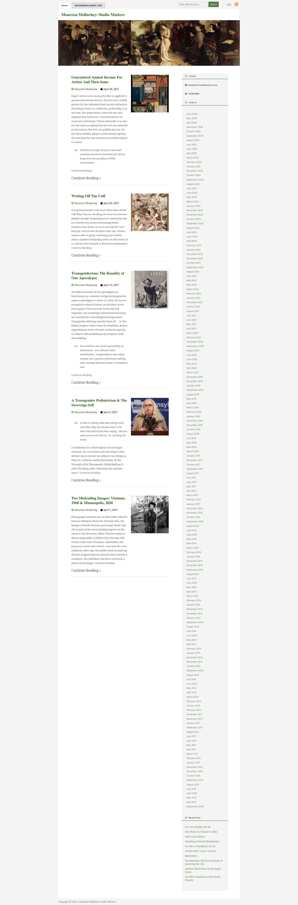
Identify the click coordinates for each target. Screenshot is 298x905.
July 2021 (191, 315)
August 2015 (193, 574)
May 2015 (191, 587)
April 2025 (192, 153)
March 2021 (192, 333)
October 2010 (193, 775)
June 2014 (192, 635)
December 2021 (195, 302)
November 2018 (195, 425)
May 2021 (191, 324)
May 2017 (191, 486)
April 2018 (191, 447)
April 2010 (191, 802)
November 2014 (195, 613)
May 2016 (191, 539)
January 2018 (193, 455)
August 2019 (193, 394)
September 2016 (195, 521)
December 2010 (195, 767)
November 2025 (195, 127)
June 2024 (192, 192)
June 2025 (192, 149)
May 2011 (191, 745)
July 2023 (191, 232)
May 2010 (191, 797)
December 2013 (195, 657)
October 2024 (194, 175)
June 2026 (192, 114)
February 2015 (194, 600)
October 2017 (193, 464)
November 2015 (195, 565)
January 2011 (193, 762)
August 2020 (193, 350)
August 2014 (193, 626)
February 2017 (194, 499)
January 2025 (193, 166)
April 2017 (191, 491)
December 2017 (195, 460)
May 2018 (191, 442)
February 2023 (194, 245)
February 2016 (194, 552)
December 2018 (195, 420)
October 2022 (194, 263)
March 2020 (193, 372)
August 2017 (193, 473)
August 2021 (193, 311)
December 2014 (195, 609)
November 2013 (195, 662)
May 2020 (192, 363)
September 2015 (195, 570)
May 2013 (191, 688)
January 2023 (194, 250)
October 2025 (194, 131)
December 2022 (195, 254)
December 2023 (195, 210)
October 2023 (194, 219)
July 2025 (191, 144)
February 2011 (194, 758)
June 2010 (192, 793)
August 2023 (193, 228)
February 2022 (194, 293)
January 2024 (194, 206)
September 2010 (195, 780)
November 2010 (195, 771)
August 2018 (193, 434)
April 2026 (192, 122)
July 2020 (191, 355)
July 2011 (191, 736)
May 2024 (192, 197)
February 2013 (194, 701)
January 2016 (193, 556)
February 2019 (194, 412)
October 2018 (193, 429)
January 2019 (193, 416)
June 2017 (192, 482)
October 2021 (193, 306)
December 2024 (195, 171)
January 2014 (193, 653)
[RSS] (236, 4)
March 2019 (193, 407)
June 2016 (192, 534)
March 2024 (193, 201)
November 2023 (195, 214)
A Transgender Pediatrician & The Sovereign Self (99, 402)
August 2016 (193, 526)
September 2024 (195, 179)
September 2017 (195, 469)
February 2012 (194, 710)
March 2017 (192, 495)
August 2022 (193, 271)
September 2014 (195, 622)
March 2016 (193, 548)
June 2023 (192, 236)
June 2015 (192, 583)
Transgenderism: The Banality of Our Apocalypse (97, 275)
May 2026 (192, 118)
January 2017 (193, 504)
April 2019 (191, 403)
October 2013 (193, 666)
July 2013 (191, 679)
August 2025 (193, 140)
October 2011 (193, 723)
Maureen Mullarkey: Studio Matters (93, 14)
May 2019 (191, 399)
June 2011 (191, 740)
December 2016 (195, 508)
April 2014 (191, 644)
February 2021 (194, 337)
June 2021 (192, 320)
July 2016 (191, 530)
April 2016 (191, 543)
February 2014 (194, 648)
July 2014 (191, 631)
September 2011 (195, 727)
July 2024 (191, 188)
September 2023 (195, 223)
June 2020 (192, 359)
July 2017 (191, 477)
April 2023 (192, 241)
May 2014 (191, 640)
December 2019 (195, 377)
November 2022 (195, 258)
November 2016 (195, 512)
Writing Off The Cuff (88, 195)
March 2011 (192, 754)
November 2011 (194, 719)
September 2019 (195, 390)
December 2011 (194, 714)
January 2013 (193, 705)
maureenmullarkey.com (88, 5)
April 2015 (191, 591)
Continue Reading (81, 170)
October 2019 (193, 385)
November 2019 (195, 381)
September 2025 (195, 136)
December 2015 (195, 561)
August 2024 (193, 184)
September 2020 (195, 346)
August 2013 (193, 675)
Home (64, 5)
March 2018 (192, 451)
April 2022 (192, 284)
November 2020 (195, 342)
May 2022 (192, 280)
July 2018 (191, 438)
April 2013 (191, 692)
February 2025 (194, 162)
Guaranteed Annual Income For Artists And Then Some (96, 79)
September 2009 (195, 806)
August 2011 (193, 732)
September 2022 (195, 267)
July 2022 (191, 276)
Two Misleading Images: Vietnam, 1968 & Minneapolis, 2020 (98, 500)
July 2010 (191, 789)
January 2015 (193, 604)
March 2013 (193, 697)
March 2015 (192, 596)
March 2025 (193, 158)
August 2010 (193, 784)
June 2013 (192, 683)
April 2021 (191, 328)
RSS (229, 4)
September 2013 (195, 670)
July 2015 (191, 578)
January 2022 (193, 298)
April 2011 (191, 749)
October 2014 (193, 618)
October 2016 (193, 517)
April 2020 (192, 368)
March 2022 (193, 289)
